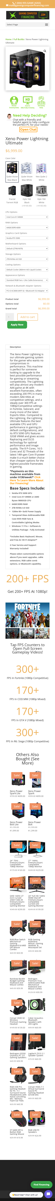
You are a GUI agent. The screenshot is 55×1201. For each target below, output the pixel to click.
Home (9, 39)
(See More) (30, 761)
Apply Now (17, 324)
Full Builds (19, 39)
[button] (45, 51)
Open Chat (28, 129)
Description (15, 347)
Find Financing (41, 1184)
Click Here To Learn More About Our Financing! (26, 480)
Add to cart (27, 317)
